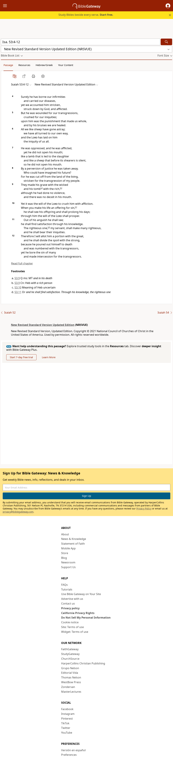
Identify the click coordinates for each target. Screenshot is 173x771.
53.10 (18, 287)
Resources (24, 65)
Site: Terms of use (72, 627)
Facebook (67, 709)
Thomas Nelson (71, 677)
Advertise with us (72, 599)
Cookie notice (70, 622)
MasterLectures (71, 692)
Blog (64, 558)
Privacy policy (70, 608)
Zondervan (68, 687)
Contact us (68, 603)
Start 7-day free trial (21, 357)
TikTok (65, 723)
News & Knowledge (73, 539)
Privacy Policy (143, 508)
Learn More (48, 357)
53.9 (17, 278)
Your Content (65, 65)
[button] (168, 5)
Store (64, 553)
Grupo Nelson (70, 668)
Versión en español (73, 750)
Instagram (68, 714)
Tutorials (66, 589)
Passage (8, 65)
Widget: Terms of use (74, 632)
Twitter (65, 728)
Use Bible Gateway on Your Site (81, 594)
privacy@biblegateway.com (18, 511)
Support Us (68, 567)
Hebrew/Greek (44, 65)
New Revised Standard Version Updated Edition (43, 325)
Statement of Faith (73, 543)
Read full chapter (22, 263)
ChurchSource (70, 659)
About (65, 534)
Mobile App (68, 548)
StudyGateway (70, 654)
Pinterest (67, 718)
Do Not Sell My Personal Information (86, 617)
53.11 (18, 292)
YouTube (66, 732)
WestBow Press (71, 682)
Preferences (69, 755)
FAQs (64, 585)
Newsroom (68, 562)
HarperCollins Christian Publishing (83, 663)
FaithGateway (70, 649)
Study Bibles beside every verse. (85, 15)
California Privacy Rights (77, 613)
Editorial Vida (69, 673)
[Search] (166, 42)
